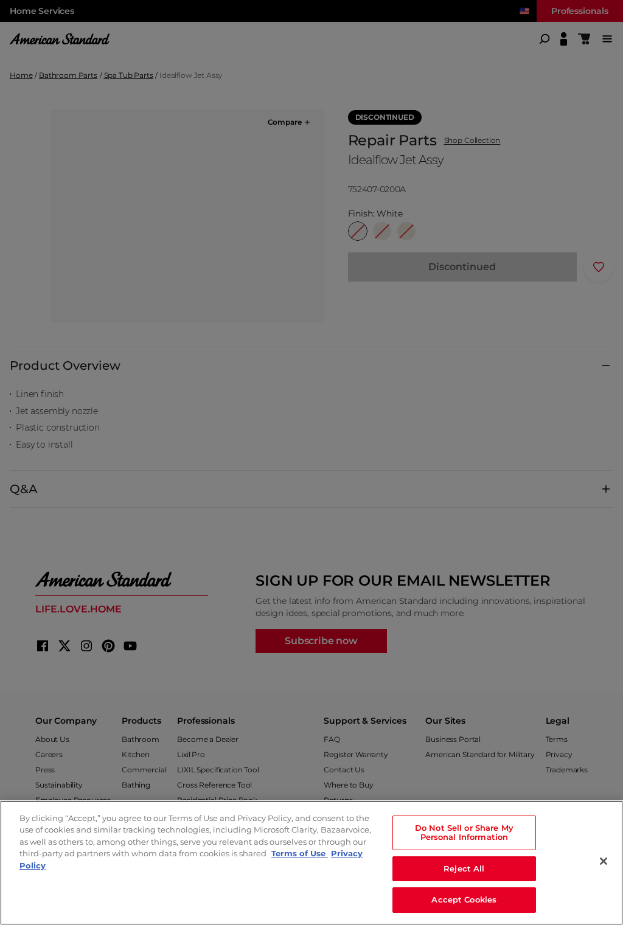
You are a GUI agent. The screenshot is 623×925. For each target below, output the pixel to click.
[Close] (603, 861)
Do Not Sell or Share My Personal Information (464, 832)
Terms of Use (299, 853)
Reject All (464, 868)
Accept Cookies (463, 899)
